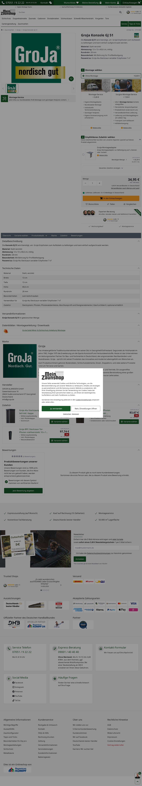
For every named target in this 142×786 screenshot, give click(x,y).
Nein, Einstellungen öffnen (86, 408)
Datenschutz (67, 414)
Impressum (75, 414)
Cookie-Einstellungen (84, 400)
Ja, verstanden (56, 408)
